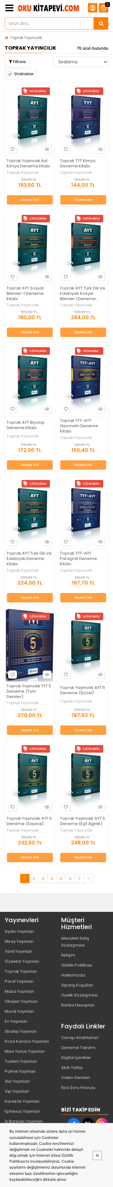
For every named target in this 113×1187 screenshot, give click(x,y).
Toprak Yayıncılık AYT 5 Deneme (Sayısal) (29, 821)
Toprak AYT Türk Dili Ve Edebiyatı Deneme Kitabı (29, 559)
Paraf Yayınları (19, 981)
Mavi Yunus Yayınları (25, 1051)
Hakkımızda (73, 975)
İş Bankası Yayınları (24, 1121)
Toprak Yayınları (21, 971)
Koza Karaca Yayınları (27, 1041)
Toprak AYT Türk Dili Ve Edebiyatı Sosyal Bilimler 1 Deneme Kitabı (82, 294)
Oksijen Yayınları (21, 1001)
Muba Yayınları (19, 991)
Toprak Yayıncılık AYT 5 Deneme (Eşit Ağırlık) (82, 821)
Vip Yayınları (17, 1091)
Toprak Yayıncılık (26, 37)
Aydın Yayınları (19, 931)
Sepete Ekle (30, 199)
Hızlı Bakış (47, 149)
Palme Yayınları (20, 1071)
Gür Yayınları (17, 1081)
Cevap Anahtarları (80, 1038)
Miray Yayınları (19, 941)
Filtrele (19, 62)
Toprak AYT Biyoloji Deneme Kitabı (25, 425)
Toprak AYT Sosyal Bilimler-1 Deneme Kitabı (25, 294)
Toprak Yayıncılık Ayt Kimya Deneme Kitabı (28, 163)
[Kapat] (97, 1155)
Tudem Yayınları (21, 1061)
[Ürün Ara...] (101, 23)
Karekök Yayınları (22, 1101)
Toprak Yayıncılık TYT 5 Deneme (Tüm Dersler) (29, 692)
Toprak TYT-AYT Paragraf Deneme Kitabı (78, 559)
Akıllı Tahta (72, 1068)
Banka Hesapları (78, 1005)
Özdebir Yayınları (22, 961)
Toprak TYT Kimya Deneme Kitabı (77, 163)
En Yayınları (16, 1021)
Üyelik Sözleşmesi (79, 995)
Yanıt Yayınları (18, 951)
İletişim (68, 955)
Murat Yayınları (19, 1011)
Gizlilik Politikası (76, 965)
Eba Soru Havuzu (78, 1088)
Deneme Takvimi (78, 1048)
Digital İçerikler (76, 1058)
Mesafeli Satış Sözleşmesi (75, 941)
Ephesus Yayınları (22, 1111)
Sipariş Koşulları (77, 985)
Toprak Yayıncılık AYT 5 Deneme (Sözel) (82, 690)
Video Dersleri (75, 1078)
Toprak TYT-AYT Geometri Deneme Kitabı (79, 426)
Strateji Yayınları (21, 1031)
